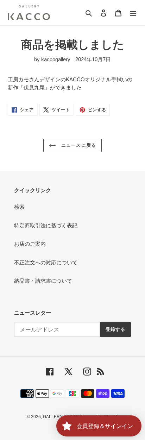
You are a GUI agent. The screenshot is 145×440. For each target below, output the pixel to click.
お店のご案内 (30, 244)
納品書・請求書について (43, 281)
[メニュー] (133, 12)
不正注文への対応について (45, 262)
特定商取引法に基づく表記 (45, 225)
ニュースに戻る (77, 145)
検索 (19, 207)
